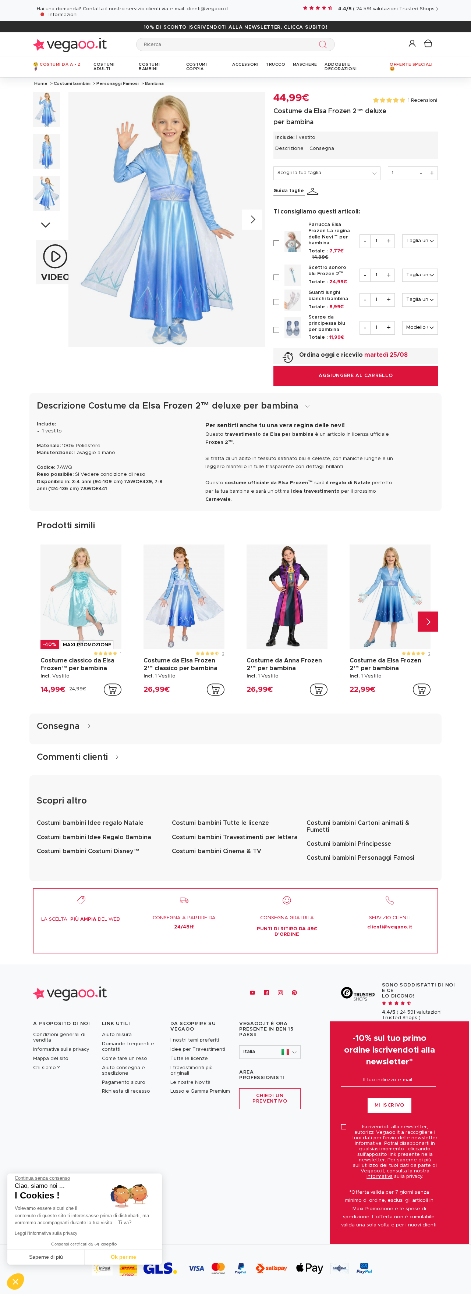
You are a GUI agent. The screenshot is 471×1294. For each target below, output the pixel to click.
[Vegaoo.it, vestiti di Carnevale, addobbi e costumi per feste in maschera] (70, 44)
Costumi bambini (72, 83)
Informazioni (63, 14)
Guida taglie (288, 190)
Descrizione (289, 148)
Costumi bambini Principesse (349, 844)
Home (41, 83)
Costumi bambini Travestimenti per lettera (235, 837)
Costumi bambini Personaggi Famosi (360, 858)
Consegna (321, 148)
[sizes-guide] (314, 191)
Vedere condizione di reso (113, 474)
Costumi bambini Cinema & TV (216, 851)
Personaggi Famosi (117, 83)
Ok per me (123, 1257)
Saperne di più (46, 1257)
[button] (413, 44)
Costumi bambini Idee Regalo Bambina (94, 837)
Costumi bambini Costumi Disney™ (88, 851)
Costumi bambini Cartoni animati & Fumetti (358, 826)
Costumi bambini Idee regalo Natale (90, 823)
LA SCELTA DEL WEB (80, 919)
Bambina (154, 83)
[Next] (252, 219)
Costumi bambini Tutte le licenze (220, 823)
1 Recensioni (422, 100)
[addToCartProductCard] (112, 689)
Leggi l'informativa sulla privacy (46, 1233)
